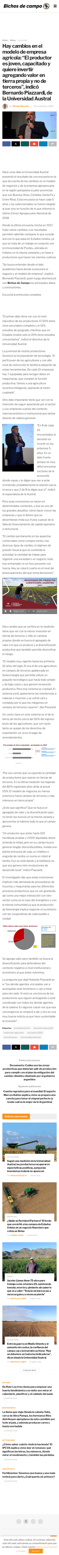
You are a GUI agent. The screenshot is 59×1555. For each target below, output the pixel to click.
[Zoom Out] (28, 611)
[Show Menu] (55, 6)
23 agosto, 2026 (10, 1398)
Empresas (12, 1217)
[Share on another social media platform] (52, 143)
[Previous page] (5, 611)
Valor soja (8, 1469)
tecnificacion (10, 1037)
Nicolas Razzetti (21, 106)
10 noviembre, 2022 (43, 106)
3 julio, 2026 (35, 1175)
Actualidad (23, 40)
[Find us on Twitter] (25, 1521)
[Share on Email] (34, 143)
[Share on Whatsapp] (25, 143)
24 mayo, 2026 (35, 1299)
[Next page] (10, 611)
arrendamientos (22, 1028)
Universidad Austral (31, 1037)
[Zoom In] (33, 611)
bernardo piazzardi (43, 1028)
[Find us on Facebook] (18, 1521)
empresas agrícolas (14, 1032)
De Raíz (6, 1382)
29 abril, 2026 (35, 1362)
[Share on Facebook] (6, 143)
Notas (13, 40)
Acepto (36, 1551)
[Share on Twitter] (15, 143)
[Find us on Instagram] (40, 1521)
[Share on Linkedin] (43, 143)
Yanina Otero (17, 1235)
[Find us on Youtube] (33, 1521)
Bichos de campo (18, 1299)
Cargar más (29, 1370)
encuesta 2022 (35, 1032)
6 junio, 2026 (31, 1235)
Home (5, 40)
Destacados (9, 1408)
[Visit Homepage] (26, 6)
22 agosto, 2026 (10, 1481)
